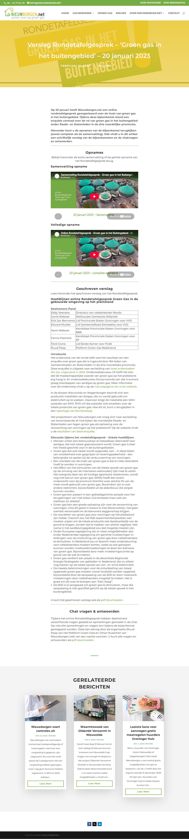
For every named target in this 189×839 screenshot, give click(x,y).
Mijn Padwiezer (150, 3)
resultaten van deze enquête (75, 431)
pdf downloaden (112, 600)
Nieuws (121, 13)
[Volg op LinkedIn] (100, 824)
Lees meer (46, 783)
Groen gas (105, 13)
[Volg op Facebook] (89, 824)
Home (65, 13)
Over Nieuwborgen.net (146, 13)
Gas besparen (82, 13)
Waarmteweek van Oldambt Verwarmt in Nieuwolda (94, 731)
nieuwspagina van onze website (115, 386)
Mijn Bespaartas (174, 3)
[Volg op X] (94, 824)
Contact (174, 13)
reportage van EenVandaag (74, 410)
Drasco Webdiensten (50, 835)
